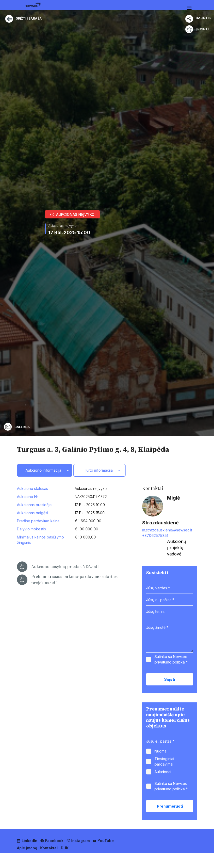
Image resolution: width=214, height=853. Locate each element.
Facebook (54, 840)
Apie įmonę (27, 848)
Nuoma (160, 751)
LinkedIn (29, 840)
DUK (65, 848)
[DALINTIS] (189, 19)
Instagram (80, 840)
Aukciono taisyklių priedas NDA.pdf (65, 566)
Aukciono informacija (43, 470)
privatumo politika (169, 662)
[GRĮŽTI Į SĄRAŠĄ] (9, 20)
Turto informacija (98, 470)
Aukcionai (162, 771)
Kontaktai (49, 848)
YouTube (106, 840)
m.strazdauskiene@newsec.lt (167, 530)
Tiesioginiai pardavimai (164, 761)
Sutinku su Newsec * (171, 659)
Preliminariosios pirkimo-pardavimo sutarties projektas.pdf (74, 579)
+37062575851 (155, 535)
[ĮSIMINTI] (189, 29)
